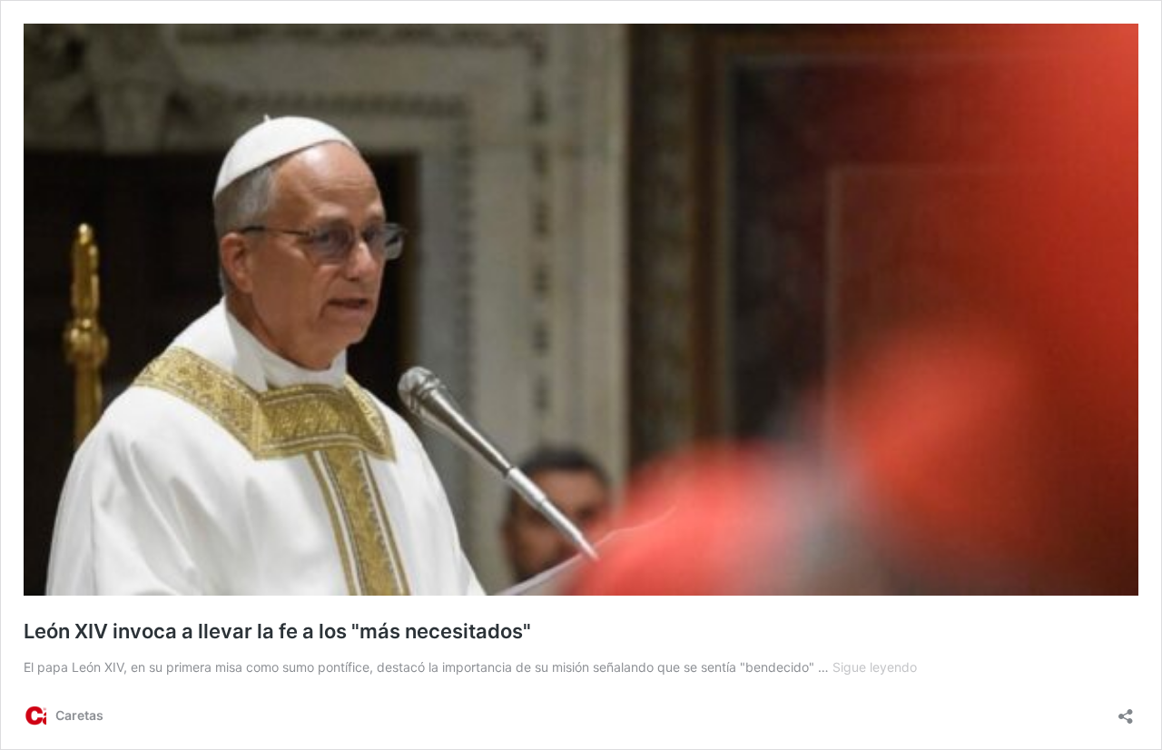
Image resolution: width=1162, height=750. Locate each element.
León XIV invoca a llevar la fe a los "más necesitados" (277, 631)
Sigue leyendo (874, 667)
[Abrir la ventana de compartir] (1125, 710)
